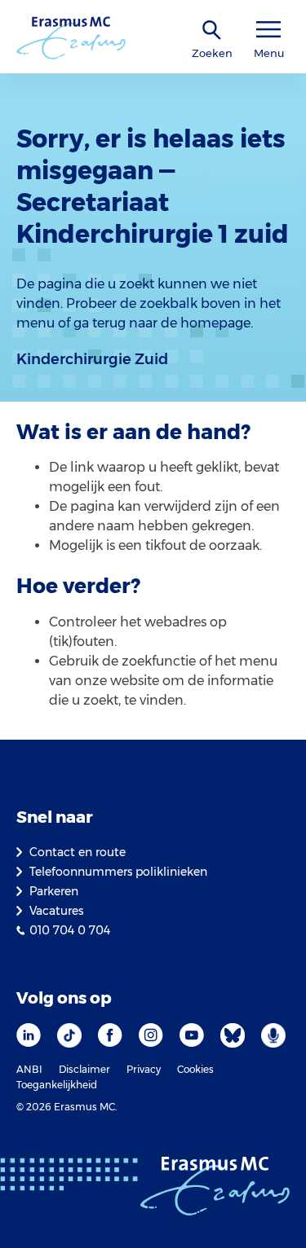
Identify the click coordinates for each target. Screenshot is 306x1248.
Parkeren (53, 891)
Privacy (143, 1069)
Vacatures (56, 910)
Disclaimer (84, 1069)
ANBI (29, 1069)
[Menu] (268, 30)
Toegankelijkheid (56, 1085)
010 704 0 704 (69, 930)
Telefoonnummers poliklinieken (118, 871)
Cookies (195, 1069)
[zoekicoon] (212, 30)
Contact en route (77, 852)
